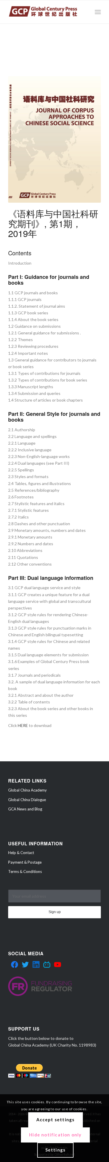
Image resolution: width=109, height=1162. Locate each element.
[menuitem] (98, 12)
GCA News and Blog (25, 809)
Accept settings (55, 1119)
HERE (23, 725)
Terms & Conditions (25, 871)
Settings (55, 1149)
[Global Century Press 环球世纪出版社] (45, 12)
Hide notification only (55, 1134)
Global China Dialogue (27, 799)
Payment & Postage (25, 862)
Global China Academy (27, 790)
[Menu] (98, 12)
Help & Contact (21, 852)
